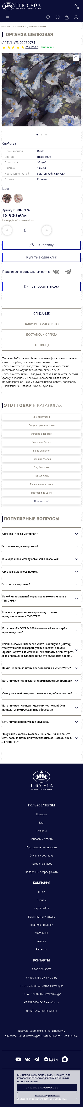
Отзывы (41, 830)
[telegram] (37, 1059)
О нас (41, 892)
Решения (41, 949)
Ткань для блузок (41, 442)
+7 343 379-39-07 (32, 994)
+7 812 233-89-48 (30, 985)
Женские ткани (41, 417)
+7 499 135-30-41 (36, 977)
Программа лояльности (41, 847)
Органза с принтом (41, 434)
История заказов (41, 863)
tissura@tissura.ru (46, 1010)
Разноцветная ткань (41, 484)
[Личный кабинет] (76, 17)
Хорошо (47, 1087)
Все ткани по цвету (41, 493)
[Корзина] (66, 17)
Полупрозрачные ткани (42, 425)
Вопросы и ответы (41, 839)
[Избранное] (57, 17)
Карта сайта (41, 908)
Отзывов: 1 (31, 47)
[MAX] (65, 1059)
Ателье (41, 941)
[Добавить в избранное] (76, 58)
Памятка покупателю (41, 916)
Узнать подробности (47, 1095)
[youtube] (18, 1059)
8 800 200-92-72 (41, 969)
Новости (41, 814)
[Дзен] (51, 1059)
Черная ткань (41, 476)
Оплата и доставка (41, 855)
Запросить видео (45, 286)
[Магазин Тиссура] (41, 780)
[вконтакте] (27, 1059)
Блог (42, 822)
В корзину (46, 245)
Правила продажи (41, 924)
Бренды (42, 900)
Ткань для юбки (41, 450)
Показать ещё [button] (41, 501)
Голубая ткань (42, 467)
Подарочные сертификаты (41, 872)
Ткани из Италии (41, 459)
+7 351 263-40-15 (34, 1002)
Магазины (41, 932)
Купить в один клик (41, 257)
